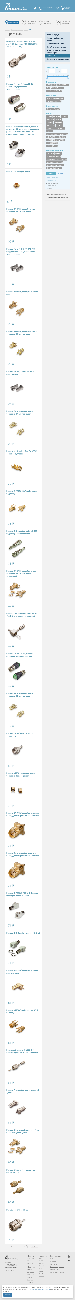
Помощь (31, 1267)
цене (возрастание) (52, 183)
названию (49, 188)
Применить (50, 173)
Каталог (13, 30)
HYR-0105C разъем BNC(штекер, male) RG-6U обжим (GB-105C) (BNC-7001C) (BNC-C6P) (22, 44)
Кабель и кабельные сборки (54, 39)
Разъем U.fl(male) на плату (18, 172)
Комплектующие (22, 30)
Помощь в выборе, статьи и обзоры (31, 22)
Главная (7, 30)
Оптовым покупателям (57, 1267)
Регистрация (31, 1263)
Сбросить (60, 173)
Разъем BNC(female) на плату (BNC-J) (23, 933)
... (21, 1246)
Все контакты (9, 1270)
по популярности (51, 180)
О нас (52, 1258)
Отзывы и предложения (57, 1272)
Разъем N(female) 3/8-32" (17, 1210)
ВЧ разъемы (51, 56)
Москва (8, 1263)
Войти (29, 1261)
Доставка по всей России (47, 22)
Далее (27, 1246)
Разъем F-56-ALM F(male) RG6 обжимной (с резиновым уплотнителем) (19, 86)
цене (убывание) (51, 185)
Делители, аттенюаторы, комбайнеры (56, 51)
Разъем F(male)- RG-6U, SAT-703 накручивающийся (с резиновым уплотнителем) (20, 251)
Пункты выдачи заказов (41, 1273)
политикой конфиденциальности (40, 1289)
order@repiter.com (11, 1267)
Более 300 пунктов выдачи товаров (66, 22)
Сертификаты (54, 1264)
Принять (8, 1295)
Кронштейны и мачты (55, 44)
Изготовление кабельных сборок (57, 197)
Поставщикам (54, 1269)
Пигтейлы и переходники (56, 47)
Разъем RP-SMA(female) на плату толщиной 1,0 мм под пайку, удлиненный (21, 573)
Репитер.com (55, 1256)
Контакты (53, 1261)
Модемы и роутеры (54, 35)
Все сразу (34, 1246)
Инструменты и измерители (57, 59)
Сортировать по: (52, 178)
